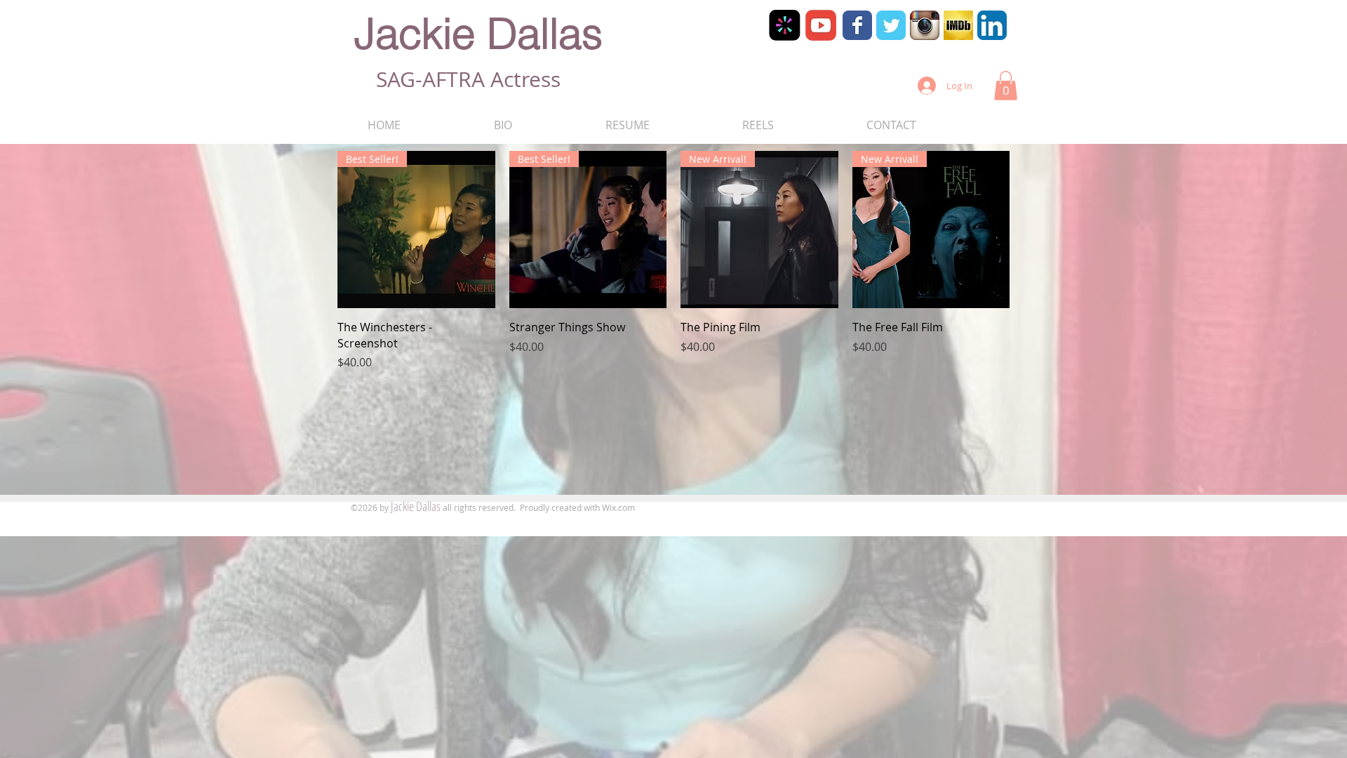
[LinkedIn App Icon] (992, 25)
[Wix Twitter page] (891, 25)
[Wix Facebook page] (857, 25)
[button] (1005, 85)
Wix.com (618, 507)
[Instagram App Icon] (924, 25)
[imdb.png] (958, 25)
